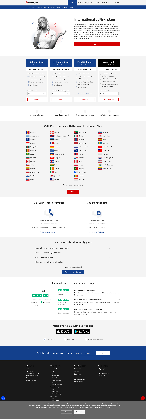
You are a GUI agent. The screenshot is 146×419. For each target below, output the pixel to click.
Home (27, 369)
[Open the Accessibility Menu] (3, 398)
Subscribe (103, 353)
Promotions (55, 391)
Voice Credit (53, 369)
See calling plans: (32, 91)
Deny (66, 412)
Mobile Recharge (54, 387)
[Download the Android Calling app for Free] (82, 331)
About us (28, 378)
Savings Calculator (57, 384)
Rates (33, 7)
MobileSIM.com (78, 381)
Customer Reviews (31, 380)
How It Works (55, 400)
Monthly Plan (55, 375)
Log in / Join (115, 2)
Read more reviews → (41, 306)
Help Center (77, 369)
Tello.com (77, 377)
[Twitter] (104, 369)
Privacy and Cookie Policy (33, 373)
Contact (76, 371)
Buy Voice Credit (109, 99)
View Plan (37, 99)
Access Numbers (62, 7)
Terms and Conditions (32, 375)
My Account (29, 371)
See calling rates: (105, 91)
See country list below (85, 94)
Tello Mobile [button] (105, 3)
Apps (71, 7)
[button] (72, 2)
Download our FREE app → (97, 232)
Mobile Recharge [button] (83, 3)
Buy (28, 7)
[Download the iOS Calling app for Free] (64, 331)
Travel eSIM (53, 396)
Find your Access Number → (49, 232)
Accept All (79, 412)
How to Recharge (56, 394)
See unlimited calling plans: (60, 91)
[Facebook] (100, 369)
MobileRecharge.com (80, 379)
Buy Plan (97, 44)
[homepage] (32, 2)
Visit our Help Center (73, 272)
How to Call (51, 7)
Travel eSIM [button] (95, 3)
